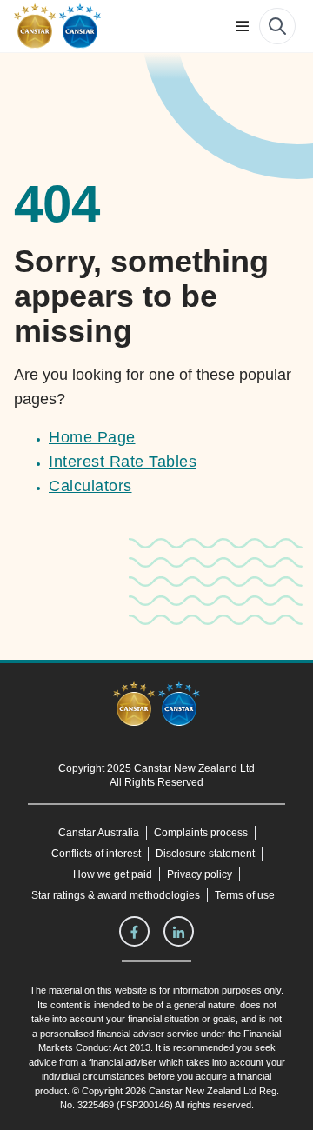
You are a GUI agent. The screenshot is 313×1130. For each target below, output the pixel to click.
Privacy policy (200, 874)
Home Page (92, 437)
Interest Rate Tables (122, 461)
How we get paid (114, 874)
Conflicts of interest (94, 854)
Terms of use (245, 895)
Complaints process (201, 833)
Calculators (90, 485)
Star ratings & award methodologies (115, 895)
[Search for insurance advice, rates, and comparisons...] (277, 26)
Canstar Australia (98, 833)
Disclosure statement (208, 854)
